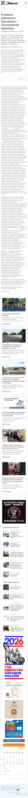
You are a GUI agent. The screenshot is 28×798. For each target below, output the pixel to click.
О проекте (9, 792)
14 (16, 759)
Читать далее (6, 324)
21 (16, 761)
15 (19, 759)
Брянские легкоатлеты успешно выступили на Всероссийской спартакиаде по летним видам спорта (13, 480)
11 (7, 759)
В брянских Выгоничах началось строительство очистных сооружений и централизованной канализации (13, 380)
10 (4, 759)
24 (4, 763)
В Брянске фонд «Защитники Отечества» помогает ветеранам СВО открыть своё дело (13, 446)
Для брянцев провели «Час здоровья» (11, 314)
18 (7, 761)
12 (10, 759)
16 (22, 759)
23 (22, 761)
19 (10, 761)
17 (4, 761)
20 (13, 761)
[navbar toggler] (26, 3)
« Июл (5, 768)
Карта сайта (17, 792)
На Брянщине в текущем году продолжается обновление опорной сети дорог (12, 346)
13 (13, 759)
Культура (17, 31)
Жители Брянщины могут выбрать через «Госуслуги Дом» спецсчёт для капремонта (13, 414)
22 (19, 761)
